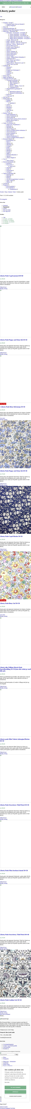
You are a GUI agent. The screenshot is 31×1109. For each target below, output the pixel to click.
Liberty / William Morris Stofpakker (15, 57)
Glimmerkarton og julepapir (13, 88)
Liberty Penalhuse (10, 131)
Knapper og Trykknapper (12, 70)
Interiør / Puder (7, 113)
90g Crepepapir (13, 81)
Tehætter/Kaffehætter (11, 136)
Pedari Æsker (9, 134)
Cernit (7, 104)
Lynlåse (8, 71)
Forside (2, 192)
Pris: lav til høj (6, 210)
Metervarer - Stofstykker (9, 31)
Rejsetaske (9, 126)
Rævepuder (9, 121)
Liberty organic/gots (11, 53)
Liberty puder (9, 117)
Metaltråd (8, 107)
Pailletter (8, 100)
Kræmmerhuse (10, 140)
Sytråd (8, 74)
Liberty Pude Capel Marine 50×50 (11, 536)
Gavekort (5, 183)
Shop (6, 192)
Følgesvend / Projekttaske (12, 124)
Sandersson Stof (10, 58)
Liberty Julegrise (10, 157)
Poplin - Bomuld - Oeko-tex (13, 41)
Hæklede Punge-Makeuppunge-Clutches (13, 30)
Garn (4, 159)
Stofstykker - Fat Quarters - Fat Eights (15, 32)
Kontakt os (6, 1048)
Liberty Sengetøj (10, 25)
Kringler (8, 152)
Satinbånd (12, 103)
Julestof (8, 50)
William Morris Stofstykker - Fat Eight (19, 37)
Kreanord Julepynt (7, 139)
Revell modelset (10, 186)
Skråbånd (8, 67)
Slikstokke (9, 144)
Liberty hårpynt (10, 129)
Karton (8, 94)
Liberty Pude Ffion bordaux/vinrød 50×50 (14, 870)
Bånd (7, 101)
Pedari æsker (6, 75)
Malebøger (9, 175)
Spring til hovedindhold (16, 0)
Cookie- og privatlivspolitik (10, 1045)
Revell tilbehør (10, 187)
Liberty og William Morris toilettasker (15, 130)
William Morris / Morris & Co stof (14, 63)
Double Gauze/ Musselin (12, 47)
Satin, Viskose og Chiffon (12, 60)
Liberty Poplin (10, 55)
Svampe (8, 146)
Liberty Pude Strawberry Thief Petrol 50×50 (14, 805)
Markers (8, 182)
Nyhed (5, 208)
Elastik (8, 68)
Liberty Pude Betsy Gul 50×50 (10, 603)
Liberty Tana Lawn (11, 64)
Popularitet (6, 207)
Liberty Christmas (10, 51)
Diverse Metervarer (11, 45)
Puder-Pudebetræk (11, 114)
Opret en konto (4, 1106)
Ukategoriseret (13, 189)
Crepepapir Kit (13, 87)
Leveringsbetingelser (8, 1044)
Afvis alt (15, 1091)
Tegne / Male (9, 180)
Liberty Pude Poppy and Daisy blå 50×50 (13, 340)
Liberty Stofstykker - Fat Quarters (18, 35)
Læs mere (7, 1082)
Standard (5, 205)
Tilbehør (12, 84)
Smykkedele (9, 170)
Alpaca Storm (9, 160)
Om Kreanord (6, 1047)
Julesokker (9, 127)
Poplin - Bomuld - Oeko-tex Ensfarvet (16, 42)
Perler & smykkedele (8, 162)
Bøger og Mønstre (7, 77)
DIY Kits (5, 97)
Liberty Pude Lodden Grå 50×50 (11, 1000)
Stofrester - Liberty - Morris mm (14, 44)
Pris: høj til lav (6, 211)
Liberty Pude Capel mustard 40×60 (11, 276)
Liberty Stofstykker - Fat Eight (17, 34)
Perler (7, 169)
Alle (4, 217)
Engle (7, 147)
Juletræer (8, 143)
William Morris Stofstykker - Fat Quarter (20, 38)
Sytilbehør (5, 65)
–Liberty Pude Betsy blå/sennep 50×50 (12, 407)
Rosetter (8, 149)
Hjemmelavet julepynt (15, 91)
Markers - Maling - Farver (16, 86)
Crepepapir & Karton (8, 78)
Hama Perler (9, 164)
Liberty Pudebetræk (11, 116)
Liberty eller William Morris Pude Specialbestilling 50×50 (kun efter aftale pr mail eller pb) (15, 669)
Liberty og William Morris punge (14, 137)
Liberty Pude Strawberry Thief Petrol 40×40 (14, 934)
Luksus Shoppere (10, 133)
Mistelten (8, 150)
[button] (3, 287)
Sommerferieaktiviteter (9, 28)
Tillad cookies (15, 1087)
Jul (7, 90)
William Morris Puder (11, 120)
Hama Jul (12, 166)
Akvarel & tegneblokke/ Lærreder (14, 179)
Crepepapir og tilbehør (12, 80)
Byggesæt (5, 185)
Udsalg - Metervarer (11, 40)
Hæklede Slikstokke (11, 154)
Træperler (8, 167)
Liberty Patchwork (11, 54)
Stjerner (8, 156)
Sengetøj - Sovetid (7, 22)
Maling (8, 176)
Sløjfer (8, 153)
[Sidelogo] (12, 7)
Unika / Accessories (8, 123)
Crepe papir (9, 96)
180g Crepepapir (14, 83)
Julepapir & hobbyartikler (16, 93)
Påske (4, 27)
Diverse (8, 106)
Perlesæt (8, 163)
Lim (7, 111)
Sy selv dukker (10, 61)
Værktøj (8, 108)
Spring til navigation (5, 0)
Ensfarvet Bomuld (10, 48)
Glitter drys (9, 110)
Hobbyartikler (6, 98)
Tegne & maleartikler (8, 173)
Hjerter (8, 142)
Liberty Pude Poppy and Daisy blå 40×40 (13, 471)
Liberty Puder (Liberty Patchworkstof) (16, 119)
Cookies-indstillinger (15, 1096)
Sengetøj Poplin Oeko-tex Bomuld (15, 24)
